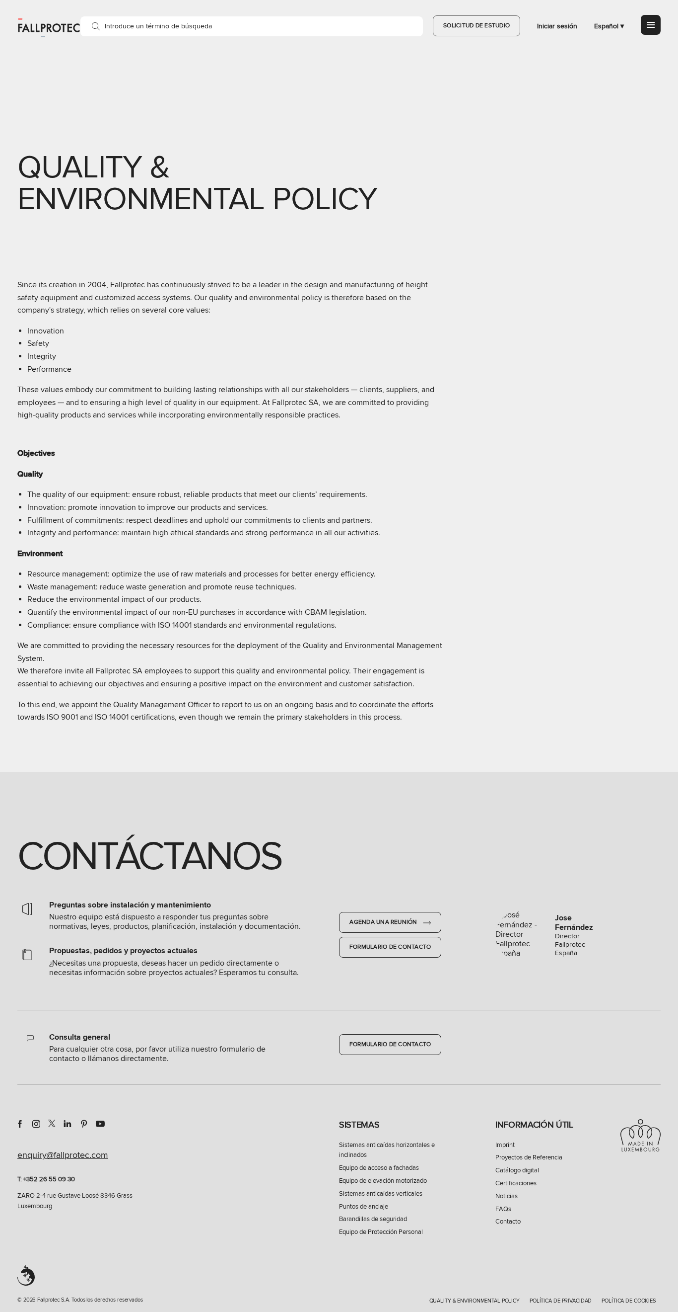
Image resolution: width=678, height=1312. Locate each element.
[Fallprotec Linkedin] (67, 1123)
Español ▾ (609, 26)
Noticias (506, 1196)
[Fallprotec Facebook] (19, 1123)
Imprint (505, 1145)
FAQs (503, 1209)
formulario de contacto (390, 947)
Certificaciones (516, 1183)
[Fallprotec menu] (651, 25)
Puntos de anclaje (363, 1207)
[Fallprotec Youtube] (100, 1123)
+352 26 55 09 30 (49, 1179)
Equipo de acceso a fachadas (379, 1168)
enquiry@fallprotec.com (62, 1154)
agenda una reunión (384, 922)
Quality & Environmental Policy (474, 1301)
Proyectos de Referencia (528, 1157)
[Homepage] (48, 27)
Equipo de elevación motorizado (383, 1181)
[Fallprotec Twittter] (52, 1123)
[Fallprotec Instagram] (36, 1123)
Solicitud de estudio (476, 25)
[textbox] (251, 26)
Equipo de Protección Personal (381, 1232)
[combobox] (251, 26)
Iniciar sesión (557, 26)
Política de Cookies (629, 1301)
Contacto (508, 1222)
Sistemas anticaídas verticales (380, 1194)
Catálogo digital (517, 1170)
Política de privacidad (561, 1301)
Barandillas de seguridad (373, 1219)
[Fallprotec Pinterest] (83, 1123)
